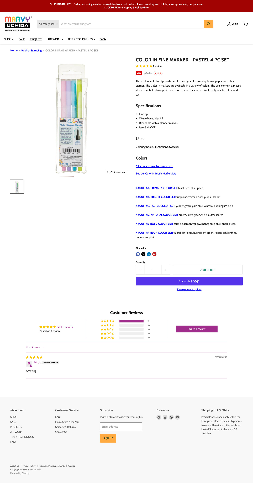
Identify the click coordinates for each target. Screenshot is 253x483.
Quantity (140, 262)
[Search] (208, 24)
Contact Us (61, 431)
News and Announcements (52, 465)
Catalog (71, 465)
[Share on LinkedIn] (149, 254)
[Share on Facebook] (138, 254)
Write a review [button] (196, 329)
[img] (34, 357)
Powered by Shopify (19, 473)
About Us (14, 465)
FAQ (57, 416)
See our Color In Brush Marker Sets (156, 173)
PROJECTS (36, 39)
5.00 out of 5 (65, 327)
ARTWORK (54, 39)
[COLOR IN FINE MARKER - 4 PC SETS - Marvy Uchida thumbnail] (17, 186)
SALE (22, 39)
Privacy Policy (29, 465)
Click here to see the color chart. (154, 166)
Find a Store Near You (67, 421)
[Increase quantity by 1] (165, 270)
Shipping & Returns (65, 426)
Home (14, 50)
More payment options (189, 289)
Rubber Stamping (31, 50)
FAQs (103, 39)
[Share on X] (143, 254)
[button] (144, 66)
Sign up (108, 438)
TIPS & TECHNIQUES (80, 39)
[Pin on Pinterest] (154, 254)
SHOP (8, 39)
